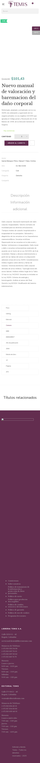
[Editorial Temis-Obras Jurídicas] (17, 4)
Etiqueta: (5, 176)
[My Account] (37, 4)
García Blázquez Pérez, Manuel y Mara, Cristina (19, 161)
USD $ (35, 28)
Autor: (4, 158)
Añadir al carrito (16, 143)
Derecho (19, 176)
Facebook (8, 621)
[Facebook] (16, 180)
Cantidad (6, 136)
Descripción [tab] (20, 195)
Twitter (11, 621)
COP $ (35, 33)
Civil (17, 171)
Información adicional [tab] (20, 205)
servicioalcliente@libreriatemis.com (17, 641)
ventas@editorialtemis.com (13, 698)
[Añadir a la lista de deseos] (32, 143)
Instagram (14, 621)
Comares (9, 325)
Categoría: (5, 171)
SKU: (3, 166)
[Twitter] (20, 180)
